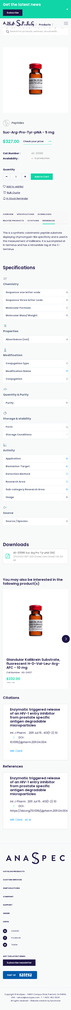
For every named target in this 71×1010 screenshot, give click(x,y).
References (49, 220)
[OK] (6, 31)
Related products (13, 220)
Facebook (16, 937)
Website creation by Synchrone (45, 1000)
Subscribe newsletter (19, 962)
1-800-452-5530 (51, 997)
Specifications (25, 214)
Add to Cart (42, 176)
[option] (35, 639)
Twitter (14, 944)
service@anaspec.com (28, 997)
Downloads (45, 214)
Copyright (9, 994)
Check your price (33, 141)
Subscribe (13, 12)
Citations (33, 220)
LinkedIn (15, 930)
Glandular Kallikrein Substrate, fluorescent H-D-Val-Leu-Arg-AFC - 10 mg (33, 663)
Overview (8, 214)
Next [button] (66, 639)
